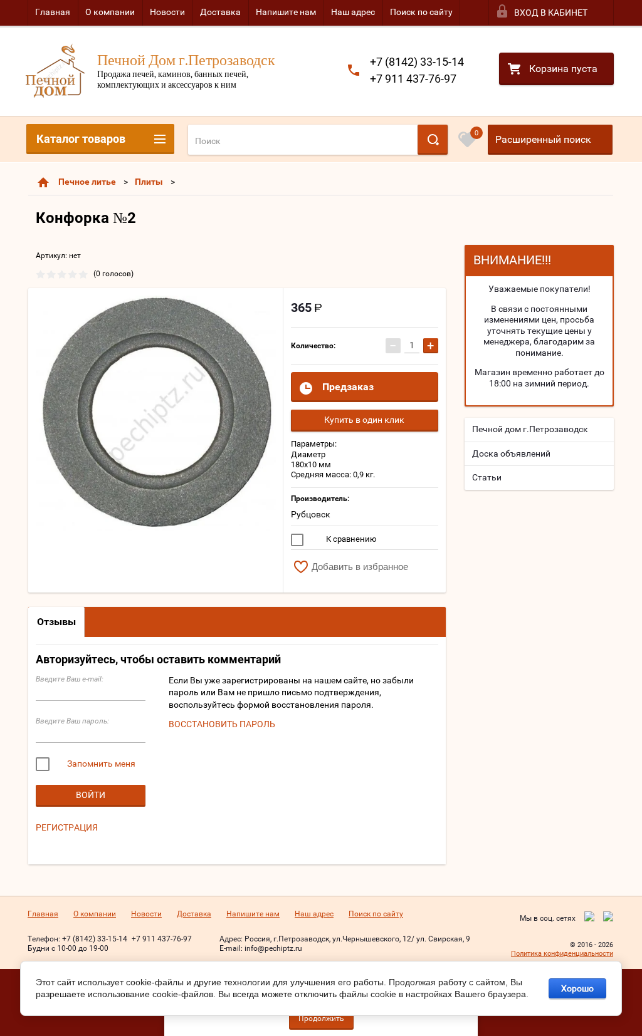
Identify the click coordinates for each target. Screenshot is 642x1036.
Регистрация (67, 827)
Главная (52, 12)
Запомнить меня (100, 764)
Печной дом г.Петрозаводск (530, 429)
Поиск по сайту (421, 12)
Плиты (149, 182)
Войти (90, 795)
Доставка (220, 12)
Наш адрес (353, 12)
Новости (167, 12)
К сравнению (350, 539)
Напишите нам (286, 12)
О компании (110, 12)
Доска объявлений (511, 453)
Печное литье (87, 182)
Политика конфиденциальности (562, 954)
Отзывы (56, 622)
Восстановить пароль (222, 724)
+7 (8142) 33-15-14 (417, 61)
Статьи (487, 477)
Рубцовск (310, 514)
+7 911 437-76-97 (413, 78)
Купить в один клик (364, 420)
